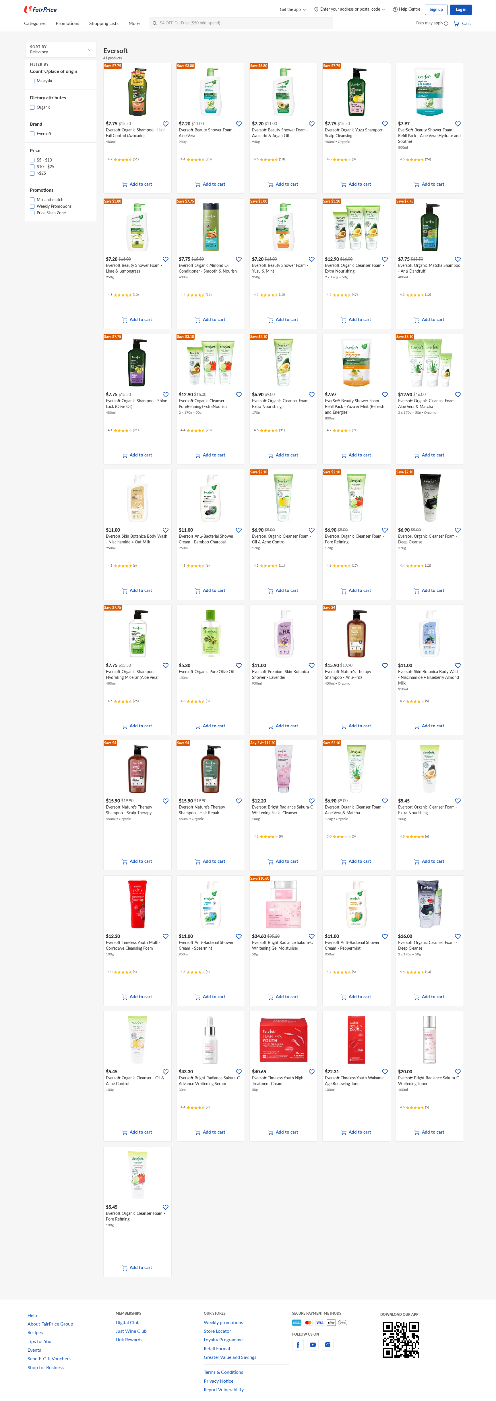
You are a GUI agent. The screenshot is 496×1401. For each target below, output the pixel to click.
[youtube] (313, 1348)
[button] (446, 24)
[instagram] (328, 1348)
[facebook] (298, 1348)
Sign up (436, 10)
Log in (461, 10)
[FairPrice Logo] (40, 9)
